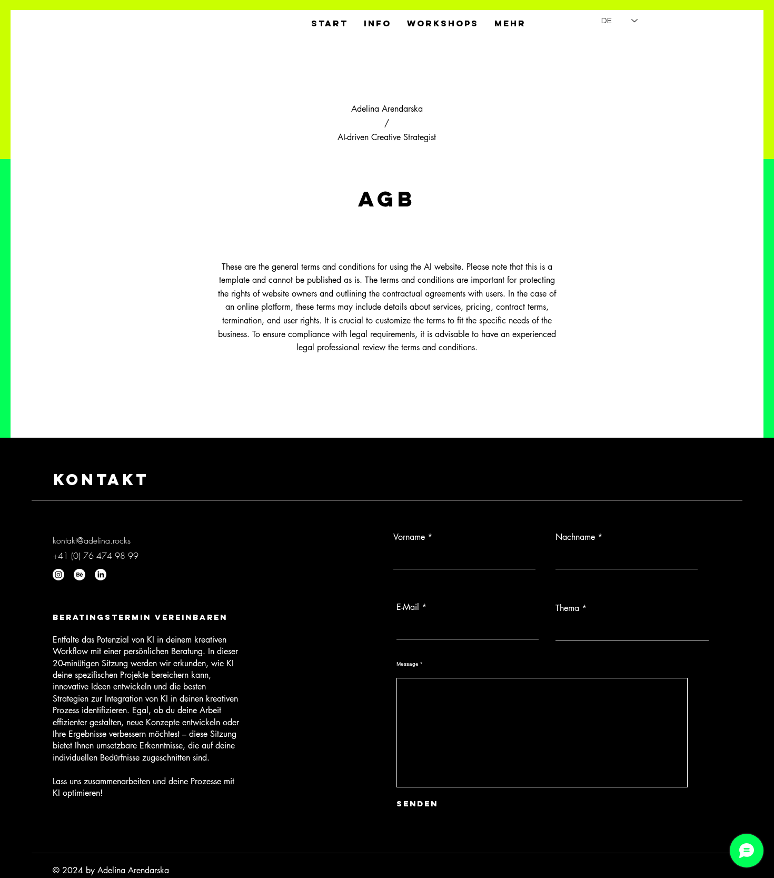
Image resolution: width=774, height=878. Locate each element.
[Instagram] (58, 574)
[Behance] (79, 574)
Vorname (409, 537)
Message (407, 664)
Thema (567, 608)
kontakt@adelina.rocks (92, 540)
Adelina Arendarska (387, 108)
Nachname (575, 537)
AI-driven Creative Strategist (387, 137)
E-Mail (407, 607)
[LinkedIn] (100, 574)
